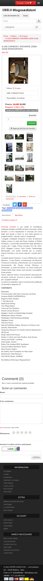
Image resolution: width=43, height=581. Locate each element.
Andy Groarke (7, 210)
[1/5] (14, 432)
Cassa (25, 16)
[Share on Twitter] (15, 204)
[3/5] (22, 432)
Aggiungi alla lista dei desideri (23, 128)
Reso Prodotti (8, 489)
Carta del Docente (9, 541)
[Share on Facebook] (20, 204)
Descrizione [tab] (6, 215)
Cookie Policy (8, 553)
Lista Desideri (8, 526)
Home (6, 36)
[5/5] (30, 432)
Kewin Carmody (27, 208)
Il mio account (8, 520)
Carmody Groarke (8, 227)
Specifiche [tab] (19, 215)
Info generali (8, 477)
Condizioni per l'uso (10, 544)
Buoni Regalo (8, 510)
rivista (18, 208)
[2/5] (18, 432)
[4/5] (26, 432)
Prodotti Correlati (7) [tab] (9, 220)
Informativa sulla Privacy (11, 550)
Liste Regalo (8, 504)
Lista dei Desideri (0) (11, 16)
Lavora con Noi (8, 486)
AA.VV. (5, 52)
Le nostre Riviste (9, 507)
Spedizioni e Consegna (11, 480)
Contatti (6, 474)
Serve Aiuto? (8, 492)
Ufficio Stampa (8, 483)
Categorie (9, 27)
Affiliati (6, 529)
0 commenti (21, 196)
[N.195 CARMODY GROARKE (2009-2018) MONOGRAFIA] (9, 136)
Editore (14, 36)
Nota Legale (8, 547)
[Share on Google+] (25, 204)
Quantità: (33, 115)
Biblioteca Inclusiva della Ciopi (14, 501)
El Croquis (23, 36)
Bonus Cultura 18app (10, 538)
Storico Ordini (8, 523)
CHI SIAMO (7, 471)
